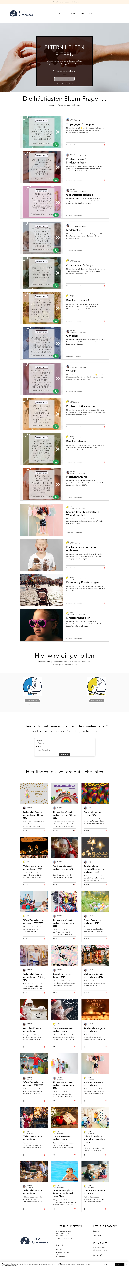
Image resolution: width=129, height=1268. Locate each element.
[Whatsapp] (101, 1255)
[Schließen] (127, 1264)
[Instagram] (94, 1255)
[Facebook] (98, 1255)
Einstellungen (108, 1265)
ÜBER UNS (96, 1231)
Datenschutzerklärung (10, 1266)
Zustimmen (119, 1265)
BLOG (95, 1233)
